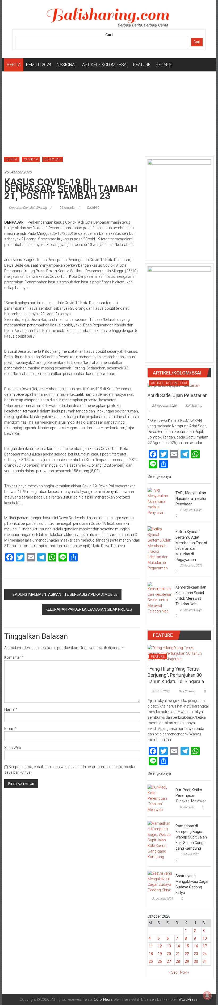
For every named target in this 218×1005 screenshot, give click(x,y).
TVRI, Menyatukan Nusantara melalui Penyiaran (190, 498)
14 (178, 946)
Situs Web (12, 748)
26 (160, 961)
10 (205, 938)
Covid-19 (93, 208)
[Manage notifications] (207, 995)
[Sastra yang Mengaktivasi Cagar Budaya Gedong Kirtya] (160, 881)
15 (187, 946)
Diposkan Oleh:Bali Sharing (28, 208)
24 (205, 954)
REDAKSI (164, 64)
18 (151, 954)
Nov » (184, 972)
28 (178, 961)
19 (160, 954)
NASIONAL (67, 64)
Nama (10, 709)
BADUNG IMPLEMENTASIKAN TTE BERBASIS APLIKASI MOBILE (65, 594)
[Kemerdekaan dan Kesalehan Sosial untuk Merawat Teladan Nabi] (160, 597)
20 (169, 954)
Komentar (14, 657)
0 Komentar (67, 208)
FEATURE (141, 64)
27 (169, 961)
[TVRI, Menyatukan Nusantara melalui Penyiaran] (160, 501)
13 (169, 946)
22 (187, 954)
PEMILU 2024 (38, 64)
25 (151, 961)
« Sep (173, 972)
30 (196, 961)
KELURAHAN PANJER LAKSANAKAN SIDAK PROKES (89, 609)
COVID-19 (31, 159)
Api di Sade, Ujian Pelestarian (178, 395)
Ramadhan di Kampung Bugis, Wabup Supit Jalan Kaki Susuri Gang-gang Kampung (191, 837)
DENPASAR (52, 159)
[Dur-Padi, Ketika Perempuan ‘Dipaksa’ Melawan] (160, 798)
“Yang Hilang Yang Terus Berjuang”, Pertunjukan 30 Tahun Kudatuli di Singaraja (176, 675)
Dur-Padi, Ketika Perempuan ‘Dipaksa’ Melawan (191, 795)
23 (196, 954)
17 (205, 946)
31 (205, 961)
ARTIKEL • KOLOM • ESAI (105, 64)
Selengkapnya (160, 476)
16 (196, 946)
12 (160, 946)
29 (187, 961)
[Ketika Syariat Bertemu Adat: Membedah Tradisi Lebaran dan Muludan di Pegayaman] (160, 548)
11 (151, 946)
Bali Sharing (193, 405)
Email (10, 728)
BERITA (14, 64)
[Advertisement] (109, 111)
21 (178, 954)
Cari (109, 35)
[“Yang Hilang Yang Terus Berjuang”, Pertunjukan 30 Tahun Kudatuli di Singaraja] (179, 653)
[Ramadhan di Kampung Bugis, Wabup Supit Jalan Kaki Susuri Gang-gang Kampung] (160, 840)
